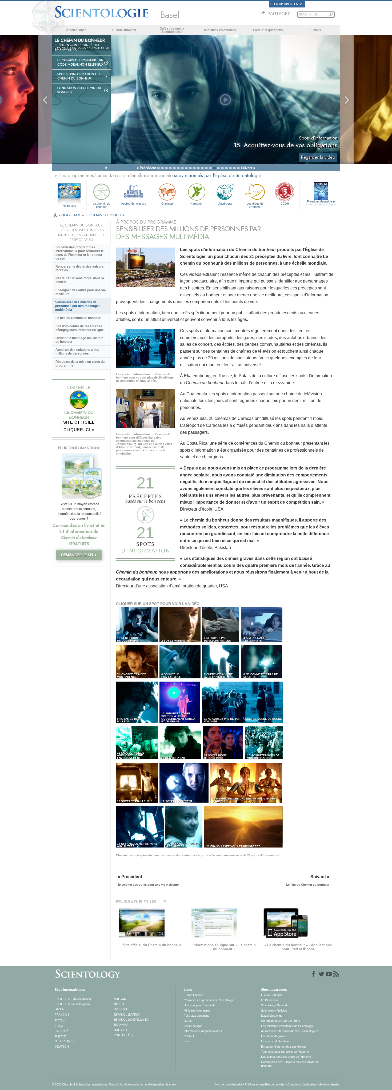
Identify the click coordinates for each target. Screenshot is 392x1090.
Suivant (246, 167)
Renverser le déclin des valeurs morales (79, 268)
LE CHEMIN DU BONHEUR (104, 215)
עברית (60, 1020)
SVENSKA (120, 1009)
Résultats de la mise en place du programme (80, 363)
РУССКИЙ (62, 1031)
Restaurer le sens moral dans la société (79, 280)
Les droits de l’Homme (255, 205)
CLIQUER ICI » (78, 429)
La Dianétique (270, 1000)
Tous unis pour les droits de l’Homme (285, 1051)
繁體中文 (60, 1036)
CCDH (285, 203)
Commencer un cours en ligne (280, 1020)
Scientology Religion (274, 1010)
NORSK (119, 1004)
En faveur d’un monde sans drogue (283, 1046)
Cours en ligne (193, 1026)
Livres (316, 30)
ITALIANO (120, 1030)
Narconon (196, 203)
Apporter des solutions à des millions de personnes (77, 351)
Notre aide (69, 205)
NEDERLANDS (64, 1041)
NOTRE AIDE (71, 215)
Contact (189, 1036)
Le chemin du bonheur (101, 205)
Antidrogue (225, 203)
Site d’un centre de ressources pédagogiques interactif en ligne (79, 328)
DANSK (60, 1009)
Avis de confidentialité (228, 1084)
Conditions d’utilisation (301, 1084)
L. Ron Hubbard (124, 30)
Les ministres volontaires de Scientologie (287, 1026)
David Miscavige (271, 1015)
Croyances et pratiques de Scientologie (209, 1000)
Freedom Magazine (321, 203)
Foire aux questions (268, 30)
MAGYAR (120, 999)
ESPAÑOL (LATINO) (127, 1014)
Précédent (148, 167)
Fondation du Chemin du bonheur (79, 90)
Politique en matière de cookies (265, 1084)
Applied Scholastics (133, 203)
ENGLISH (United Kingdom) (73, 1004)
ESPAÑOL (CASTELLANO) (131, 1019)
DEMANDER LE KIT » (79, 555)
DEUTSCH (62, 1046)
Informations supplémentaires (203, 1031)
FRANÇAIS (62, 1014)
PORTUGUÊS (123, 1035)
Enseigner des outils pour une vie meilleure (80, 292)
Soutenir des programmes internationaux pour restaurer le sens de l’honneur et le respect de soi (79, 252)
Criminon (167, 203)
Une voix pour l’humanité (199, 1005)
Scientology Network (274, 1005)
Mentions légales (329, 1084)
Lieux (187, 1041)
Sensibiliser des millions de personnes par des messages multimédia (78, 306)
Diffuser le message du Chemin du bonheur (79, 340)
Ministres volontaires (220, 30)
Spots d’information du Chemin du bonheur (78, 76)
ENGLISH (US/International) (73, 999)
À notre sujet (76, 30)
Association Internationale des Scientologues (290, 1031)
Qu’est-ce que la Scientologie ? (172, 30)
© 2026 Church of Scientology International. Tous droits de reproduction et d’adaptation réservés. (114, 1084)
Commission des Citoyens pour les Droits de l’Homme (290, 1063)
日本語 (59, 1026)
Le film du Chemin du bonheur (78, 318)
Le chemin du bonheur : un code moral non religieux (80, 62)
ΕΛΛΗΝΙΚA (121, 1024)
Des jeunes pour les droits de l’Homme (286, 1056)
